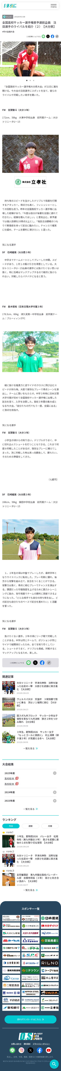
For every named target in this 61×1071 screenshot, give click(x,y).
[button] (26, 80)
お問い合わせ (16, 1043)
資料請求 (27, 1043)
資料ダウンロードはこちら (29, 1019)
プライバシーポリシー (41, 1043)
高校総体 (10, 778)
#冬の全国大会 (8, 31)
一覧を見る (29, 748)
